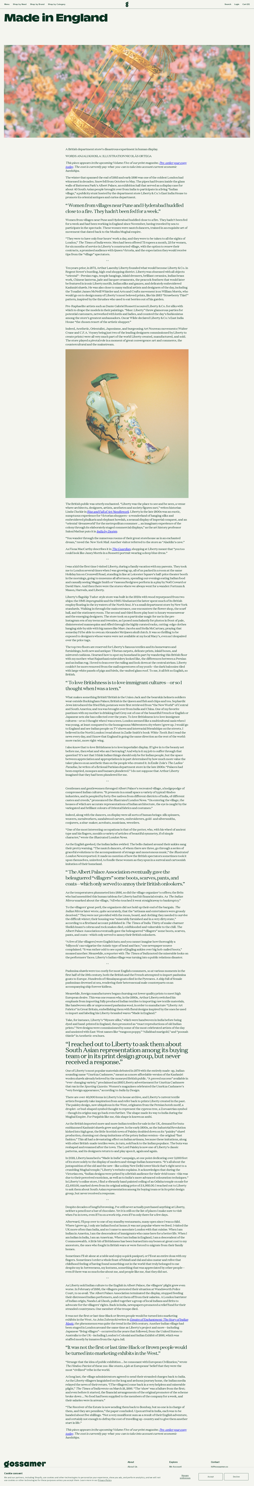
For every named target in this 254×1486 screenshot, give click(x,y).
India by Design (107, 531)
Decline (236, 1476)
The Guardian (121, 549)
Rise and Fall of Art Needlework (108, 511)
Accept (211, 1476)
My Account (175, 1466)
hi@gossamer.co (219, 1466)
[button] (8, 4)
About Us (132, 1466)
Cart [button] (246, 4)
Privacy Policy (105, 1480)
